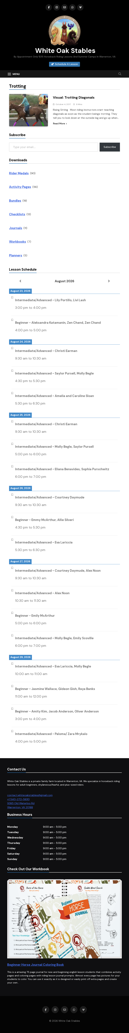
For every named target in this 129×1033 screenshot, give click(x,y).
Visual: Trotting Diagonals (74, 97)
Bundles (15, 201)
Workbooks (17, 242)
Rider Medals (19, 173)
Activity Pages (20, 187)
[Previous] (20, 281)
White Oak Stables (64, 50)
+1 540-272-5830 (18, 799)
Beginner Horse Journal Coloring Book (35, 965)
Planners (15, 255)
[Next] (109, 281)
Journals (15, 228)
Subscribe (110, 147)
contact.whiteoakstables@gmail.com (30, 795)
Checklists (17, 214)
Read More (59, 123)
